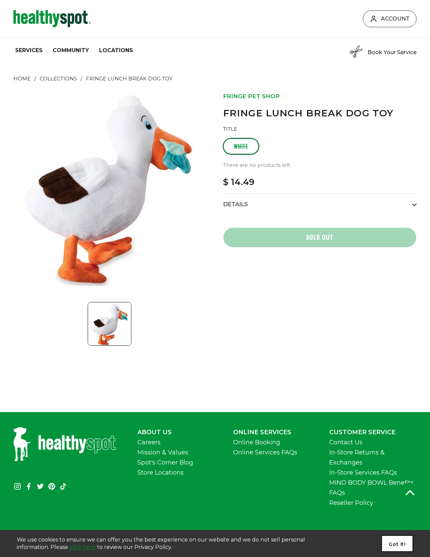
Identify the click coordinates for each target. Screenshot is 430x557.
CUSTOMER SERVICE (362, 432)
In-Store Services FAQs (363, 472)
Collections (58, 79)
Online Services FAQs (265, 452)
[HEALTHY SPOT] (52, 18)
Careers (149, 442)
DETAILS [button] (235, 204)
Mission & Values (162, 452)
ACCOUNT (395, 18)
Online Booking (256, 442)
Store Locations (160, 472)
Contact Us (345, 442)
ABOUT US (154, 432)
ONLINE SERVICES (262, 432)
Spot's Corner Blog (165, 462)
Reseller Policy (351, 503)
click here (83, 547)
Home (22, 79)
